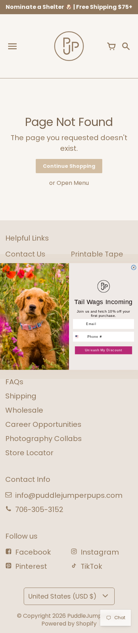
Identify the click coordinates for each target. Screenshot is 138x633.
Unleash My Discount (103, 350)
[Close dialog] (133, 267)
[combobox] (79, 336)
